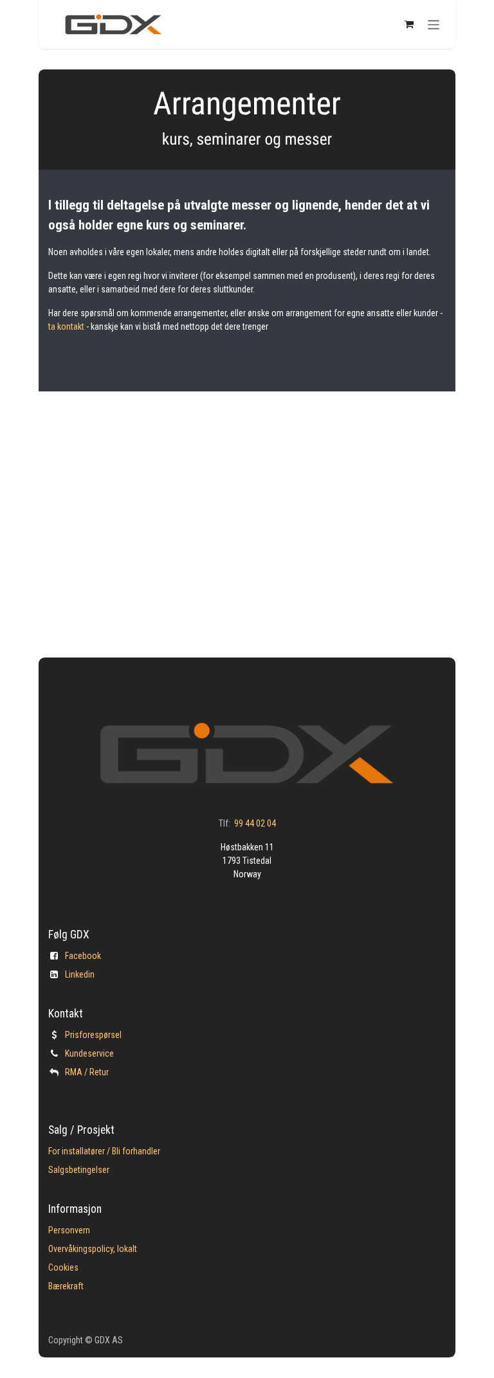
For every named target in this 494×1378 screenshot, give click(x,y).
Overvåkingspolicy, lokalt (92, 1249)
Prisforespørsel (93, 1035)
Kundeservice (89, 1053)
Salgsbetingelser (78, 1170)
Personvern (69, 1230)
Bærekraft (66, 1286)
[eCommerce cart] (409, 24)
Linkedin (80, 974)
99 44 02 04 (255, 823)
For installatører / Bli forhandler (104, 1151)
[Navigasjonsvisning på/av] (433, 24)
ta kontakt (67, 326)
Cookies (63, 1267)
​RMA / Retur (87, 1072)
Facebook (83, 956)
